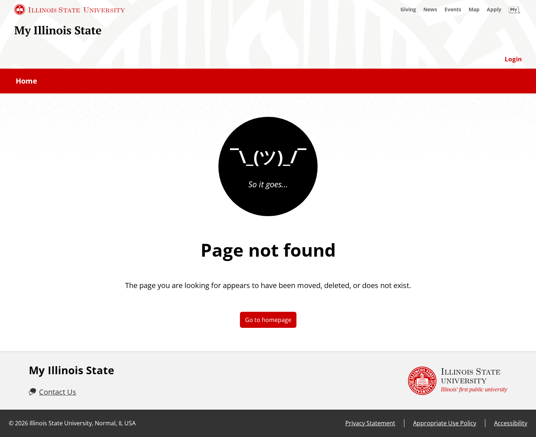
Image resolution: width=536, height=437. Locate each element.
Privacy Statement (370, 423)
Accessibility (510, 423)
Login (513, 59)
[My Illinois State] (514, 9)
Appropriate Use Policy (444, 423)
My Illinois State (58, 30)
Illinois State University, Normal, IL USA (83, 423)
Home (26, 81)
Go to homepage (268, 320)
